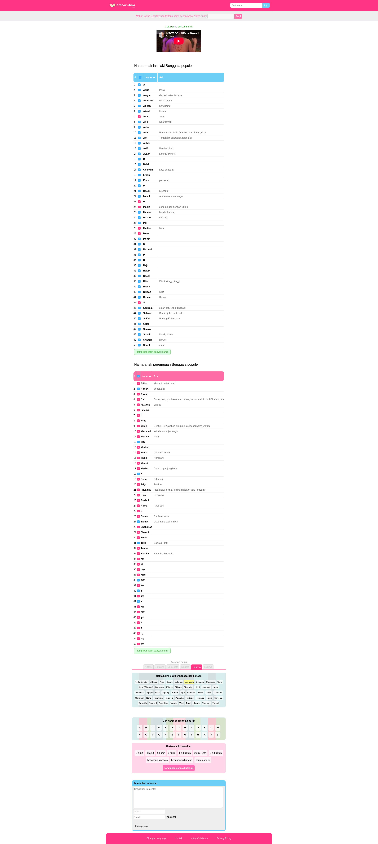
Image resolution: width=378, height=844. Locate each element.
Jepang (165, 692)
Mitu (143, 442)
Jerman (174, 692)
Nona (148, 698)
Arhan (146, 127)
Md (145, 223)
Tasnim (145, 553)
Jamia (144, 426)
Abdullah (148, 100)
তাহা (142, 638)
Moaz (146, 233)
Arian (146, 132)
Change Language (156, 838)
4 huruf (150, 753)
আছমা (143, 569)
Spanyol (153, 703)
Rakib (146, 270)
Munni (144, 463)
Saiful (146, 318)
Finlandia (188, 687)
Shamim (147, 340)
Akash (146, 111)
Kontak (178, 838)
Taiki (143, 543)
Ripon (146, 286)
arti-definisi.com (199, 838)
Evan (146, 180)
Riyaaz (147, 292)
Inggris (149, 692)
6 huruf (171, 753)
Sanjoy (147, 329)
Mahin (146, 207)
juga (183, 692)
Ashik (146, 143)
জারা (142, 606)
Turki (188, 703)
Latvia (208, 692)
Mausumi (146, 431)
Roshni (145, 500)
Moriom (145, 447)
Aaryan (147, 95)
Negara (185, 667)
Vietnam (206, 703)
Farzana (145, 404)
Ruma (144, 505)
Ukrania (196, 703)
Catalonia (210, 682)
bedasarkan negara (157, 760)
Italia (157, 692)
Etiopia (169, 687)
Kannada (191, 692)
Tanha (144, 548)
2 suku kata (200, 753)
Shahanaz (146, 527)
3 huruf (139, 753)
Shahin (147, 334)
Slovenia (218, 698)
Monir (146, 239)
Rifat (145, 281)
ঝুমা (142, 617)
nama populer (203, 760)
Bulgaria (200, 682)
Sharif (146, 345)
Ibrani (215, 687)
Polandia (179, 698)
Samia (144, 516)
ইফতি (143, 580)
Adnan (147, 106)
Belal (146, 164)
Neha (144, 479)
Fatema (145, 410)
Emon (146, 175)
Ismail (146, 196)
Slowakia (143, 703)
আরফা (143, 575)
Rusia (209, 698)
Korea (200, 692)
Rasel (146, 276)
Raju (145, 265)
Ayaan (146, 154)
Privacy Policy (224, 838)
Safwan (147, 313)
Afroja (144, 394)
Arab (162, 682)
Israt (143, 420)
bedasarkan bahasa (181, 760)
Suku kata (173, 667)
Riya (143, 495)
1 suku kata (185, 753)
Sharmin (145, 532)
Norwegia (158, 698)
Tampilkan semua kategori (178, 768)
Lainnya (208, 667)
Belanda (179, 682)
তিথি (142, 644)
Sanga (144, 521)
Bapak (169, 682)
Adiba (144, 383)
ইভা (142, 585)
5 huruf (160, 753)
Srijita (144, 537)
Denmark (159, 687)
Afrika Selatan (141, 682)
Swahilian (163, 703)
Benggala (189, 682)
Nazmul (147, 249)
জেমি (142, 612)
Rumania (200, 698)
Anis (145, 122)
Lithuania (218, 692)
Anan (146, 116)
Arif (145, 138)
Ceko (219, 682)
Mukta (144, 452)
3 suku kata (216, 753)
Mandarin (139, 698)
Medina (147, 228)
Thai (181, 703)
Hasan (146, 191)
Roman (147, 297)
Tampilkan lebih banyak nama (152, 352)
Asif (145, 148)
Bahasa (197, 667)
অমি (142, 559)
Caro (143, 399)
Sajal (146, 324)
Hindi (197, 687)
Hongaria (206, 687)
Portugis (190, 698)
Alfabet (148, 667)
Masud (147, 217)
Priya (143, 484)
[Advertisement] (118, 65)
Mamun (147, 212)
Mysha (144, 468)
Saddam (148, 308)
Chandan (148, 169)
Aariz (146, 90)
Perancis (169, 698)
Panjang (159, 667)
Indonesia (139, 692)
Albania (153, 682)
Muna (144, 458)
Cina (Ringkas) (146, 687)
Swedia (173, 703)
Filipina (178, 687)
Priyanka (146, 490)
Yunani (215, 703)
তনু (142, 633)
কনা (142, 596)
